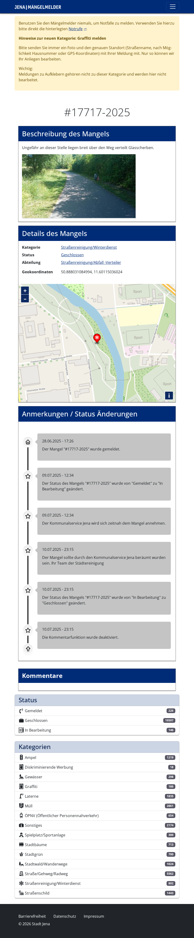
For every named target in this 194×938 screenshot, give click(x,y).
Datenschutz (64, 916)
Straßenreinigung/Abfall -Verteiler (91, 262)
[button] (79, 185)
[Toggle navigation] (172, 6)
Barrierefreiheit (32, 916)
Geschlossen (72, 254)
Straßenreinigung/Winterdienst (89, 247)
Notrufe (77, 28)
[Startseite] (40, 6)
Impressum (94, 916)
